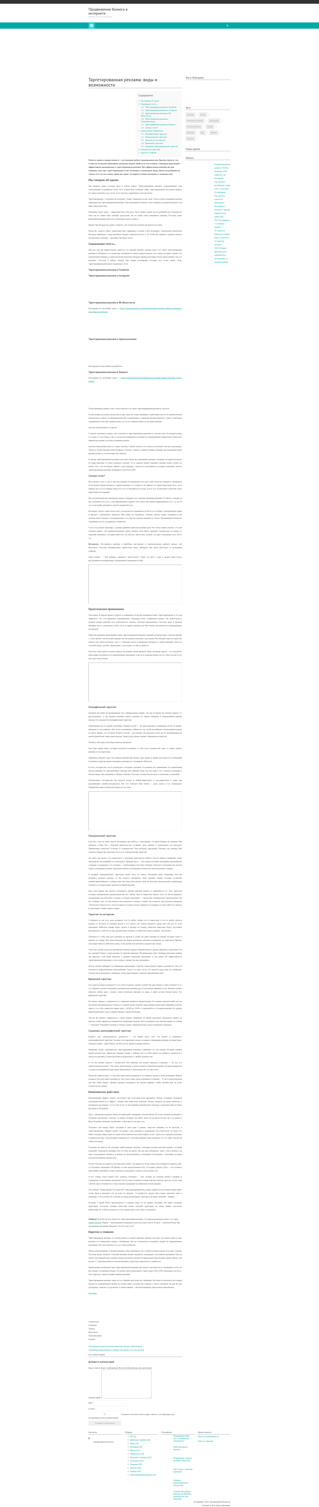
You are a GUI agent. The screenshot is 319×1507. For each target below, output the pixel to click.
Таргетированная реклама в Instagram (159, 110)
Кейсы (96, 62)
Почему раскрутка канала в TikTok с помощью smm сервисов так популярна (222, 171)
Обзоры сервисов (101, 66)
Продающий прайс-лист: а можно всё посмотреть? (181, 1438)
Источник (92, 1293)
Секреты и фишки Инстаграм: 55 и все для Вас (116, 1350)
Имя (90, 1403)
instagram (190, 138)
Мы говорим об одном (148, 101)
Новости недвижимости (208, 1436)
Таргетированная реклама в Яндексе (158, 124)
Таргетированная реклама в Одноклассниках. (154, 120)
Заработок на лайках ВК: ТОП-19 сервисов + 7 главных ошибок (222, 220)
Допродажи (214, 121)
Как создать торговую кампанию (183, 1470)
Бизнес (101, 34)
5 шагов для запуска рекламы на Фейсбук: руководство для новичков (182, 1495)
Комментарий (94, 1397)
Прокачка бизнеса (194, 127)
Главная (168, 24)
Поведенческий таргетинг (154, 137)
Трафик (210, 127)
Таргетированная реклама (109, 59)
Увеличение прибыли (195, 121)
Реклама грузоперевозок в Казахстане (180, 1482)
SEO (100, 41)
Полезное (97, 69)
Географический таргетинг (154, 134)
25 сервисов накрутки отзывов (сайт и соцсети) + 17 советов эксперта (222, 237)
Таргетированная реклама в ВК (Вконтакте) (156, 114)
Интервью (102, 55)
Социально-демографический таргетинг (159, 146)
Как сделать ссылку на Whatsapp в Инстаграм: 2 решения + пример (222, 202)
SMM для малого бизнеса (180, 1448)
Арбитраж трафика (140, 1440)
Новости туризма (205, 1441)
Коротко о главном (147, 152)
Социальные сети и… (148, 104)
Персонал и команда (107, 48)
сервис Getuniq (94, 1222)
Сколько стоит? (149, 128)
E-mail (91, 1409)
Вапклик (214, 133)
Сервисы (135, 1471)
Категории (169, 27)
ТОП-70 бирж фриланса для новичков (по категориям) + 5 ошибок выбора (221, 255)
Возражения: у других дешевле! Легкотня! (182, 1459)
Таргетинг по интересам (153, 140)
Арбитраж (102, 31)
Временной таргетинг (152, 143)
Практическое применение (150, 131)
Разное (101, 52)
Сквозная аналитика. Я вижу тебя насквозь (115, 1346)
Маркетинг (103, 45)
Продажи (102, 38)
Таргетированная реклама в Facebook (158, 107)
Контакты (97, 73)
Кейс (202, 133)
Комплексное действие (149, 149)
